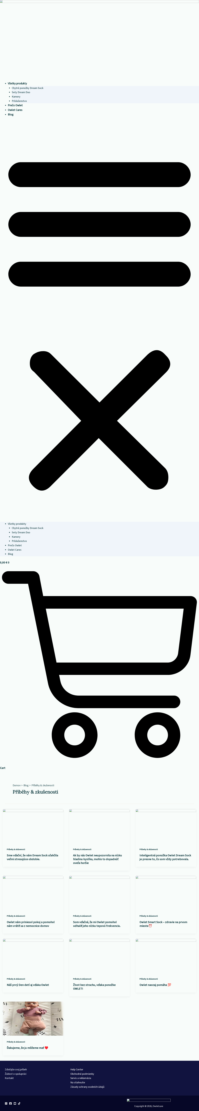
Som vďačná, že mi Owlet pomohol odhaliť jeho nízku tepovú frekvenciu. (97, 924)
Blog (10, 115)
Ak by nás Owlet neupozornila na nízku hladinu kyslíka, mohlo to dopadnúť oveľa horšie (97, 859)
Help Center (76, 1069)
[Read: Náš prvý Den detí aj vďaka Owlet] (33, 955)
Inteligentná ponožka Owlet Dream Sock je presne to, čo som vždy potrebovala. (165, 857)
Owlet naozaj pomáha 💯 (155, 985)
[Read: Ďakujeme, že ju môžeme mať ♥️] (33, 1018)
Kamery (16, 96)
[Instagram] (6, 1103)
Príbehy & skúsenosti (16, 849)
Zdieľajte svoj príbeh (16, 1069)
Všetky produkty (17, 84)
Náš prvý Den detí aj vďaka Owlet (28, 985)
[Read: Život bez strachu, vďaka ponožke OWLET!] (99, 955)
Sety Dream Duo (21, 92)
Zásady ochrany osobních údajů (87, 1087)
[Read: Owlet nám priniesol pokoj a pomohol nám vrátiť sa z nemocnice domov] (33, 892)
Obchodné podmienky (82, 1074)
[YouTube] (15, 1103)
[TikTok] (19, 1103)
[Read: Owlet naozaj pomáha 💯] (166, 955)
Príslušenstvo (19, 101)
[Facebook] (10, 1103)
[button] (99, 321)
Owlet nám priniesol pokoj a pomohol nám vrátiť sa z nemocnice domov (31, 924)
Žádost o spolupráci (15, 1074)
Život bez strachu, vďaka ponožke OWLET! (94, 987)
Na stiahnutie (77, 1082)
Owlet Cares (15, 110)
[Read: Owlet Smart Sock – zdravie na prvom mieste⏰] (166, 892)
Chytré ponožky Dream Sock (27, 88)
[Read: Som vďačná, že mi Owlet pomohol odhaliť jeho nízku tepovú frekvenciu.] (99, 892)
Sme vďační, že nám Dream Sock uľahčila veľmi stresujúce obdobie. (32, 857)
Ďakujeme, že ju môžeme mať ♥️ (27, 1048)
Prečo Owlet (15, 105)
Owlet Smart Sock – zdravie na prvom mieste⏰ (163, 924)
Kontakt (9, 1078)
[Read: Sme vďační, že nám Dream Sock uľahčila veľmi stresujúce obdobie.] (33, 826)
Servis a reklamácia (80, 1078)
